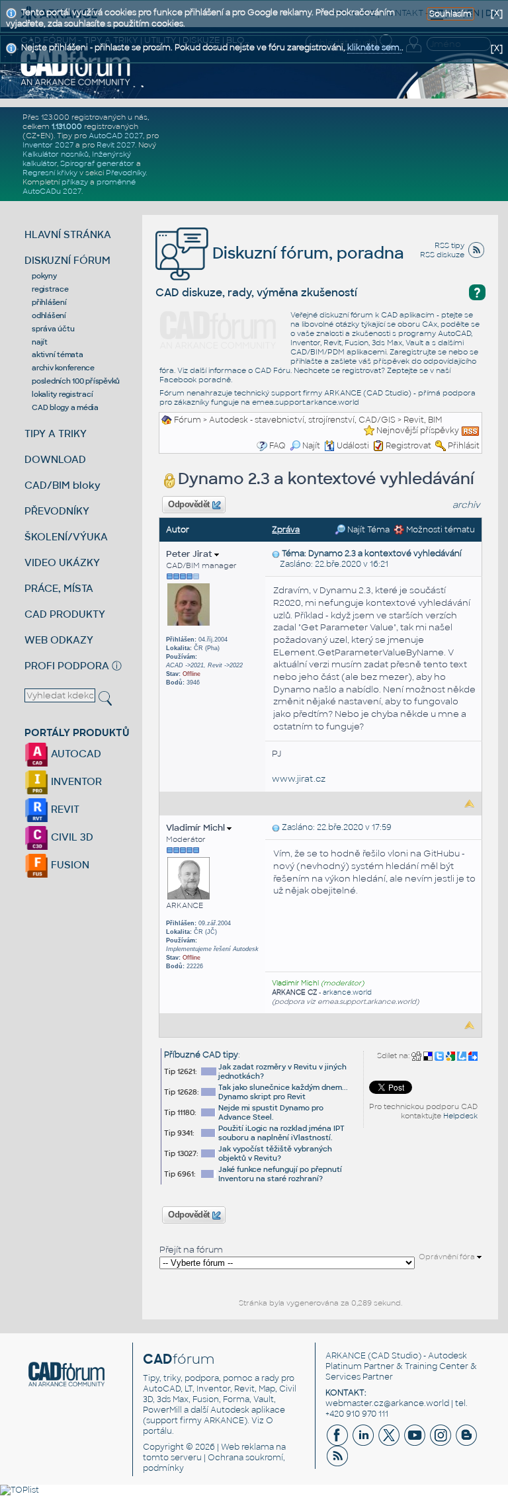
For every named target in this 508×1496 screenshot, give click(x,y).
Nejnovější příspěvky (417, 430)
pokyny (44, 275)
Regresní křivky (49, 172)
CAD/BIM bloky (62, 485)
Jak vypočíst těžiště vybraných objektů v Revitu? (275, 1153)
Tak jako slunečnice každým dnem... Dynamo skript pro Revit (283, 1092)
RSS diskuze (442, 254)
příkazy (75, 182)
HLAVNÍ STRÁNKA (67, 234)
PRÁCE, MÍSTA (58, 588)
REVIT (63, 809)
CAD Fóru (272, 370)
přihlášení (49, 302)
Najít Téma (367, 529)
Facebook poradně (195, 379)
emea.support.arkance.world (305, 402)
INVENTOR (75, 781)
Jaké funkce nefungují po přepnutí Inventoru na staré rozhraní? (280, 1174)
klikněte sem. (374, 47)
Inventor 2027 (47, 144)
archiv (466, 505)
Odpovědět (189, 504)
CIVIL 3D (70, 837)
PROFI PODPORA (66, 665)
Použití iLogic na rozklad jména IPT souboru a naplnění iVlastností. (281, 1133)
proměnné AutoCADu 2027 (79, 186)
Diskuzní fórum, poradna (306, 253)
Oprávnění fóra (448, 1256)
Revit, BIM (422, 420)
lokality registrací (62, 394)
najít (40, 342)
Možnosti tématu (439, 529)
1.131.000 (67, 126)
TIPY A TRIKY (55, 433)
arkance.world (347, 992)
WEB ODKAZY (58, 640)
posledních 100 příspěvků (76, 381)
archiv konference (63, 367)
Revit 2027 (116, 144)
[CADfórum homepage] (76, 67)
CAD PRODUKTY (64, 614)
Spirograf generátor (97, 163)
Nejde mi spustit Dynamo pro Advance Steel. (270, 1112)
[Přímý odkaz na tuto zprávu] (276, 553)
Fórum (187, 420)
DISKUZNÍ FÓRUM (67, 260)
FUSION (68, 864)
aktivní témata (57, 354)
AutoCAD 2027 (116, 135)
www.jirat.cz (298, 778)
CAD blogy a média (65, 407)
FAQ (277, 445)
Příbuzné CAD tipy (201, 1055)
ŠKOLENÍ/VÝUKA (66, 536)
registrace (50, 289)
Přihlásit (464, 445)
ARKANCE (345, 1356)
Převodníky (126, 172)
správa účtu (53, 328)
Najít (311, 445)
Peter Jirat (190, 554)
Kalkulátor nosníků (55, 154)
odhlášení (49, 315)
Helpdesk (460, 1115)
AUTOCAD (74, 753)
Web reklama (247, 1447)
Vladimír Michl (196, 827)
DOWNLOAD (55, 459)
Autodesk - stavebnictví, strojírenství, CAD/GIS (302, 420)
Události (353, 445)
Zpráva (286, 529)
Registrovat (408, 445)
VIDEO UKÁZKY (62, 562)
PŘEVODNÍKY (56, 511)
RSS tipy (449, 245)
